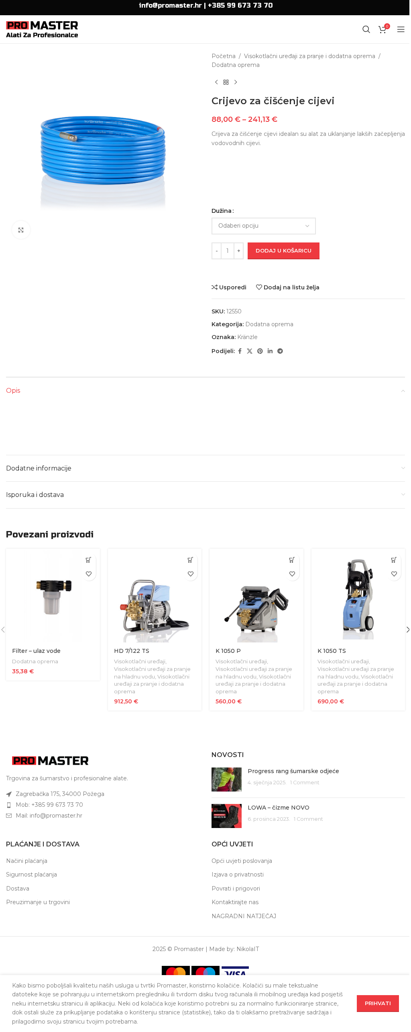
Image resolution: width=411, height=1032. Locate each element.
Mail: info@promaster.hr (49, 815)
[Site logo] (42, 28)
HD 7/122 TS (131, 650)
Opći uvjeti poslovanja (242, 860)
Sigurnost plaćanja (31, 874)
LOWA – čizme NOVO (278, 807)
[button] (89, 560)
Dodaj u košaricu (283, 250)
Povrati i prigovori (236, 888)
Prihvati (378, 1003)
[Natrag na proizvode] (226, 82)
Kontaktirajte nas (235, 902)
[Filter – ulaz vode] (53, 595)
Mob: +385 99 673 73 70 (49, 804)
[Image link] (50, 759)
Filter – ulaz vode (36, 650)
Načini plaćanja (26, 860)
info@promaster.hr (170, 5)
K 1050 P (228, 650)
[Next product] (235, 82)
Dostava (17, 888)
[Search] (366, 29)
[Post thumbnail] (227, 779)
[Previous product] (216, 82)
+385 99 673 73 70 (240, 5)
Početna (224, 56)
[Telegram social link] (280, 351)
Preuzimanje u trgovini (38, 902)
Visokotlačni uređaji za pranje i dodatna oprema (309, 56)
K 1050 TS (331, 650)
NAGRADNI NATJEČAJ (244, 916)
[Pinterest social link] (260, 351)
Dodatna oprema (236, 65)
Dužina (222, 210)
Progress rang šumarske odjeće (293, 771)
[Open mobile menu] (401, 29)
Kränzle (247, 337)
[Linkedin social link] (270, 351)
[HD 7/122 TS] (155, 595)
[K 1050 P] (256, 595)
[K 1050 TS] (358, 595)
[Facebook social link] (239, 351)
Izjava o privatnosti (238, 874)
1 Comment (304, 783)
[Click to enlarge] (21, 230)
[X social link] (249, 351)
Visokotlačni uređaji (139, 661)
